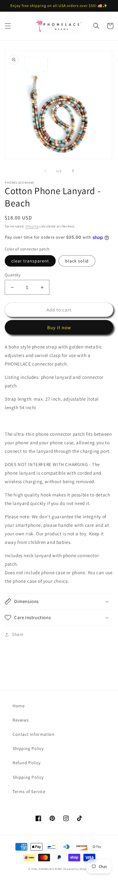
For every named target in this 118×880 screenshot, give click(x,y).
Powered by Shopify (76, 869)
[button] (8, 26)
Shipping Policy (28, 748)
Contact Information (33, 734)
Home (19, 706)
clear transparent (30, 261)
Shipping (32, 226)
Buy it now (59, 327)
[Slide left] (45, 171)
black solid (77, 261)
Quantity (12, 275)
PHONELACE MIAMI (50, 869)
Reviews (21, 720)
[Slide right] (73, 171)
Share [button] (18, 634)
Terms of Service (29, 791)
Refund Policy (27, 763)
